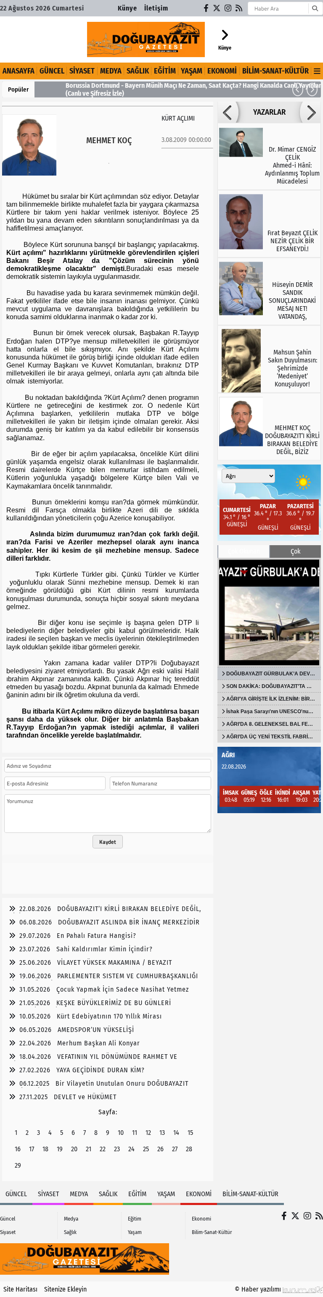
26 (160, 1149)
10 (121, 1133)
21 (88, 1149)
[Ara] (314, 8)
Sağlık (138, 71)
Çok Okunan (244, 551)
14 (176, 1133)
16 (18, 1149)
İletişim (156, 8)
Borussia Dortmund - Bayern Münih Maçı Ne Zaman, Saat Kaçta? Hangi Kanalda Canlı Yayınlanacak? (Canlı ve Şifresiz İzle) (177, 89)
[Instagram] (228, 8)
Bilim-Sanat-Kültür (275, 71)
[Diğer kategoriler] (317, 71)
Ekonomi (222, 71)
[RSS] (239, 8)
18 (45, 1149)
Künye (127, 8)
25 (146, 1149)
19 (60, 1149)
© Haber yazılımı (259, 1289)
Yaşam (191, 71)
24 (131, 1149)
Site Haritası (20, 1289)
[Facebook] (206, 8)
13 (162, 1133)
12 (148, 1133)
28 (189, 1149)
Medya (111, 71)
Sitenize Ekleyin (65, 1289)
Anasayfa (18, 71)
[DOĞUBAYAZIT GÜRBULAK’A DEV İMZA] (269, 612)
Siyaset (82, 71)
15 (190, 1133)
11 (134, 1133)
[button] (297, 89)
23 (117, 1149)
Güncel (52, 71)
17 (31, 1149)
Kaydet (107, 842)
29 (18, 1165)
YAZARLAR (269, 112)
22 (103, 1149)
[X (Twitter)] (217, 8)
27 (174, 1149)
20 (74, 1149)
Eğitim (165, 71)
